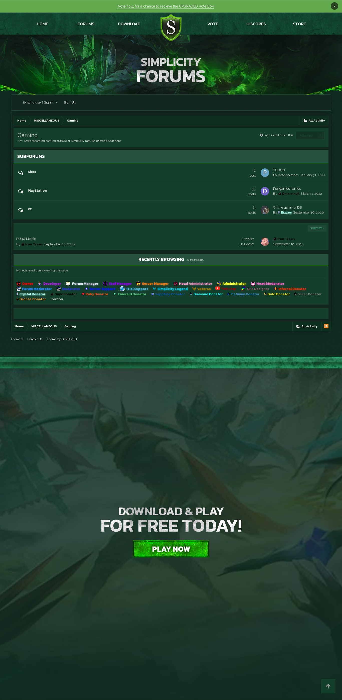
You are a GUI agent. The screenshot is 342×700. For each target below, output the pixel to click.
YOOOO (279, 170)
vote (212, 24)
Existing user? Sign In (39, 102)
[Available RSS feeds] (326, 326)
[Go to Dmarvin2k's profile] (265, 191)
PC (30, 209)
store (299, 24)
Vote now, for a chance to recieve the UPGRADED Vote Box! (166, 6)
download (129, 24)
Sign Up (70, 102)
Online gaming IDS (287, 207)
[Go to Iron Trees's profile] (265, 241)
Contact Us (35, 339)
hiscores (256, 24)
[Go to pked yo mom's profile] (265, 172)
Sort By (316, 228)
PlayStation (37, 190)
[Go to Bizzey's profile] (265, 210)
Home (42, 24)
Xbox (32, 172)
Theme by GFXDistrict (62, 339)
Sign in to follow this (278, 135)
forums (86, 24)
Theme (16, 339)
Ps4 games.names (287, 188)
